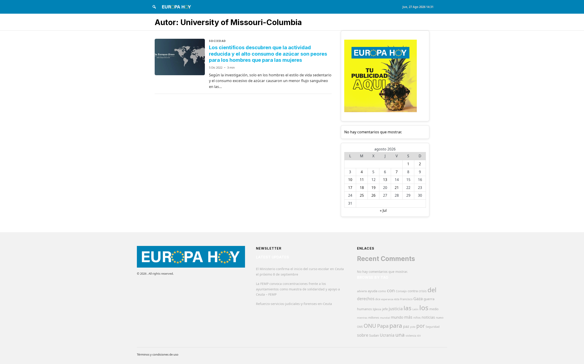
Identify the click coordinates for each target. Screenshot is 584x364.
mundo (397, 317)
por (420, 325)
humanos (364, 309)
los (423, 307)
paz (406, 326)
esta (396, 299)
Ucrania (387, 335)
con (391, 290)
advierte (362, 291)
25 (362, 195)
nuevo (439, 317)
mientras (362, 317)
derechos (365, 298)
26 (373, 195)
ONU (370, 325)
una (400, 334)
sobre (362, 335)
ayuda (372, 291)
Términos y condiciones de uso (157, 354)
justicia (396, 308)
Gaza (418, 298)
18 (362, 187)
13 (385, 179)
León (415, 309)
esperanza (387, 299)
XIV (419, 335)
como (382, 291)
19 (373, 187)
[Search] (154, 6)
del (432, 290)
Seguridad (433, 327)
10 (350, 179)
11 (362, 179)
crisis (423, 291)
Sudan (374, 335)
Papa (382, 326)
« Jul (383, 210)
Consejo (401, 291)
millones (373, 318)
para (395, 325)
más (408, 317)
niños (417, 318)
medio (433, 309)
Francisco (406, 299)
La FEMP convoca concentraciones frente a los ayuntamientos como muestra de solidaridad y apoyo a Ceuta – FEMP (298, 289)
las (408, 308)
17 (350, 187)
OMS (360, 326)
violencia (411, 335)
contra (413, 291)
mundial (385, 317)
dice (377, 299)
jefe (385, 309)
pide (412, 326)
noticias (428, 317)
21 (397, 187)
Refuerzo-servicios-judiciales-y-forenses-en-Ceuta (294, 304)
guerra (429, 299)
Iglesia (377, 309)
